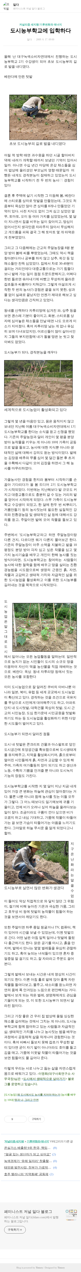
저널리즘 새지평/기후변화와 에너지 (40, 24)
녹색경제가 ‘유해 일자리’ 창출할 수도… (28, 1161)
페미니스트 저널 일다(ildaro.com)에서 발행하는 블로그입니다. (31, 1219)
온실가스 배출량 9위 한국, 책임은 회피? (28, 1148)
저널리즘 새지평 (14, 1141)
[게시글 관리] (22, 1119)
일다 (16, 4)
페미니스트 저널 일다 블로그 (28, 1212)
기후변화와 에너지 (38, 1141)
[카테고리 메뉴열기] (74, 6)
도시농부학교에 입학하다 (40, 31)
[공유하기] (17, 1119)
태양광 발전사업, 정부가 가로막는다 (28, 1167)
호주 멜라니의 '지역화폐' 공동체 (26, 1174)
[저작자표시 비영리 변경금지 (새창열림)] (50, 1119)
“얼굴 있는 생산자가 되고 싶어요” (27, 1154)
